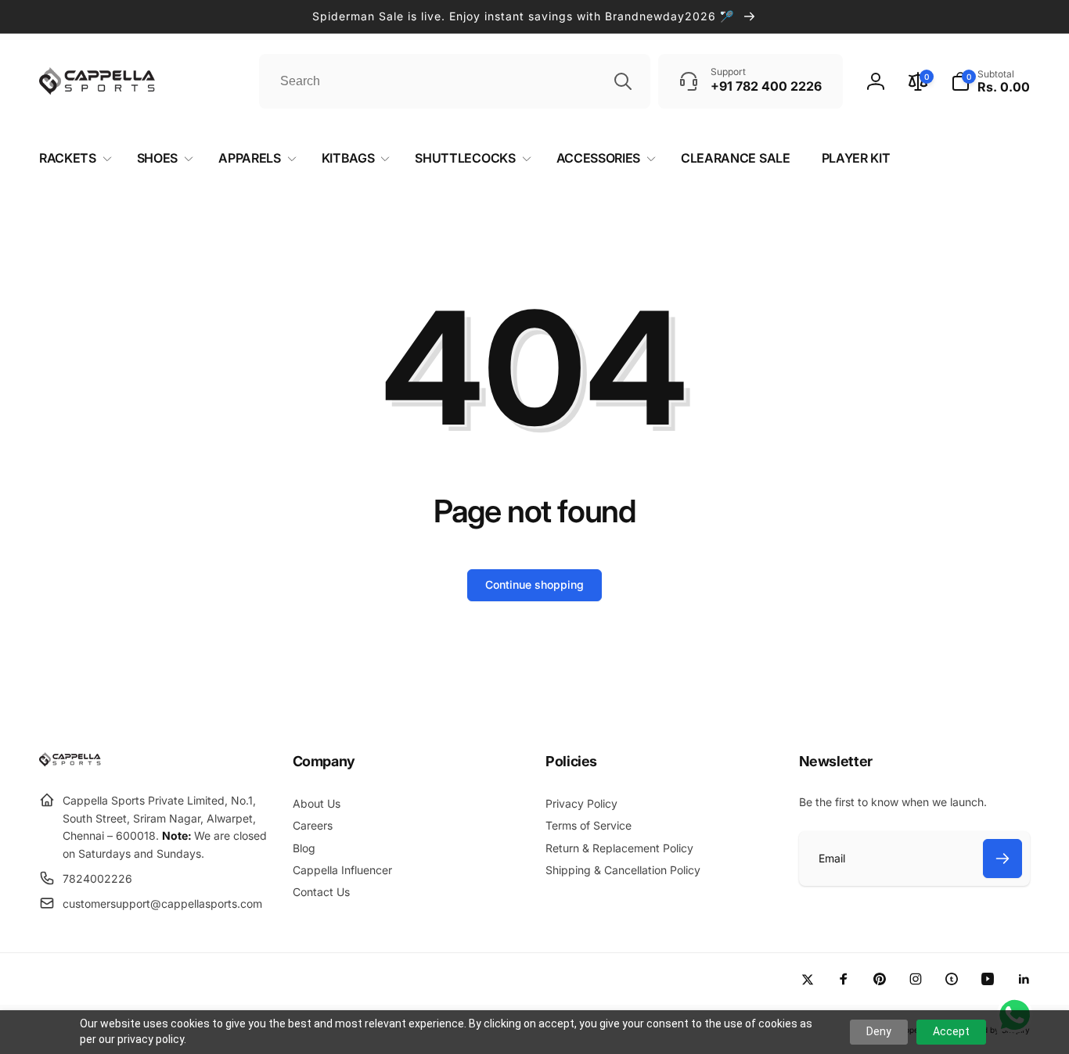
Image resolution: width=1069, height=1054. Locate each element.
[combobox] (454, 81)
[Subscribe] (1002, 858)
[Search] (623, 81)
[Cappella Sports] (72, 762)
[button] (990, 81)
